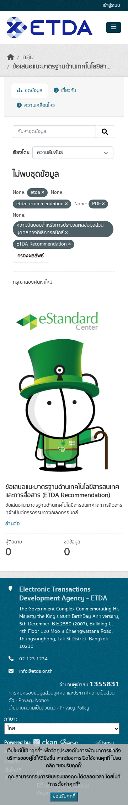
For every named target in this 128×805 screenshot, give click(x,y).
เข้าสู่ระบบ (111, 5)
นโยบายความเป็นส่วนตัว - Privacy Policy (49, 708)
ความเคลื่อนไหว (39, 105)
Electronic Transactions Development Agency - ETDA (63, 594)
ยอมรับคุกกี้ (64, 796)
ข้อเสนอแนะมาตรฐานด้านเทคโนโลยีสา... (61, 66)
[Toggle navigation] (113, 27)
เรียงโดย (21, 152)
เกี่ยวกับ (68, 90)
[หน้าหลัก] (10, 57)
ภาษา (10, 719)
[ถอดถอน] (43, 193)
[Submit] (105, 131)
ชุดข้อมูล (32, 90)
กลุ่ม (28, 57)
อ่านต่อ (12, 523)
